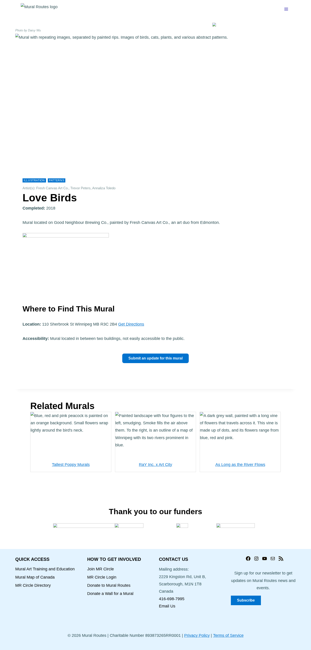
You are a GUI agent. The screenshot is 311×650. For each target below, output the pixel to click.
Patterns (56, 180)
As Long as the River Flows (240, 464)
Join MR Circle (100, 569)
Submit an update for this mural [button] (155, 358)
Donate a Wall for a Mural (110, 593)
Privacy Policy (197, 635)
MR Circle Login (101, 577)
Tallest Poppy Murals (71, 464)
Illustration (34, 180)
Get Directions (131, 324)
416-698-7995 (171, 599)
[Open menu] (286, 9)
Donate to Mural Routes (108, 585)
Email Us (167, 606)
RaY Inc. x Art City (155, 464)
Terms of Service (228, 635)
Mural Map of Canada (35, 577)
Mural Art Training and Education (45, 569)
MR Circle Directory (33, 585)
